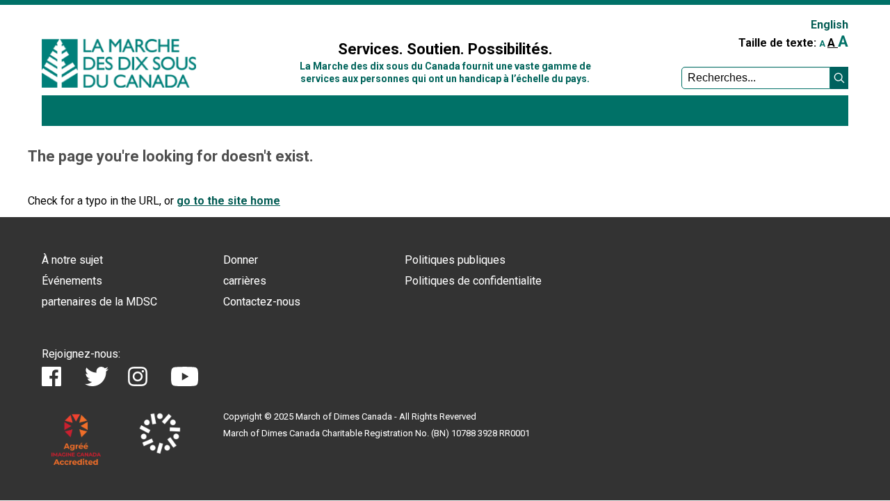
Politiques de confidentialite (473, 280)
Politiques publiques (455, 260)
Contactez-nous (261, 301)
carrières (244, 280)
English (829, 24)
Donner (240, 260)
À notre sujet (72, 260)
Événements (72, 280)
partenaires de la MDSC (99, 301)
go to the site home (228, 200)
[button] (839, 78)
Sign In (273, 18)
